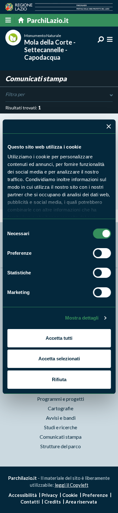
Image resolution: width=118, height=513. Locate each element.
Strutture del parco (60, 446)
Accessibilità (22, 495)
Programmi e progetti (60, 399)
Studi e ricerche (60, 427)
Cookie (70, 495)
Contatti (30, 501)
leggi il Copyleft (71, 485)
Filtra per (15, 94)
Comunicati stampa (60, 437)
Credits (52, 501)
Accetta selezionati (59, 358)
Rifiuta (59, 379)
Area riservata (81, 501)
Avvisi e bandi (61, 418)
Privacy (50, 495)
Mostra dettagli (82, 318)
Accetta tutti (59, 338)
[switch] (102, 253)
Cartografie (60, 408)
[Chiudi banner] (108, 126)
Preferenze (95, 495)
